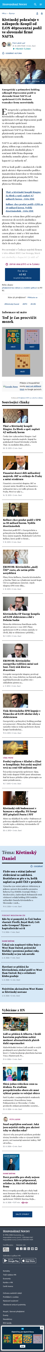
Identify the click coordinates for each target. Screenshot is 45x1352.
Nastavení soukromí (10, 1301)
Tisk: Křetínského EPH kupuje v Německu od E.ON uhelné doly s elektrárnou (21, 714)
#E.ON (33, 304)
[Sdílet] (37, 13)
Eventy (5, 1315)
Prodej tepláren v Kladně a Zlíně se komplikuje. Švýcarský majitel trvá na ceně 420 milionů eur (22, 765)
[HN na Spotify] (32, 1248)
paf (23, 43)
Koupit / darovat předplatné (13, 1311)
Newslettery (7, 1319)
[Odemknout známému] (41, 13)
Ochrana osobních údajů (12, 1293)
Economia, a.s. (19, 1235)
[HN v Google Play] (11, 1260)
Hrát (13, 347)
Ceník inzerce (8, 1286)
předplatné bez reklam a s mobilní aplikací (19, 288)
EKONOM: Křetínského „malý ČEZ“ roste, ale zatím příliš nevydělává (20, 570)
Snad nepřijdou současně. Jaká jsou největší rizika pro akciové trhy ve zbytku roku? (21, 1127)
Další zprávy (22, 1214)
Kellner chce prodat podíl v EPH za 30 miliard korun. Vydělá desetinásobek (22, 523)
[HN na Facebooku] (21, 1248)
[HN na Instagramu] (25, 1248)
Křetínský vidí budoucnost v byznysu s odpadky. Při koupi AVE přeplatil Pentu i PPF (20, 811)
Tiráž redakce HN (9, 1275)
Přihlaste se (32, 297)
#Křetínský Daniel (11, 304)
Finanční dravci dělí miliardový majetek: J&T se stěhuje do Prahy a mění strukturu (22, 476)
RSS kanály (7, 1323)
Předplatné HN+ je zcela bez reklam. (30, 398)
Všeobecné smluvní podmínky (14, 1305)
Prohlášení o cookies (10, 1297)
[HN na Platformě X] (17, 1248)
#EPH (25, 304)
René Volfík (36, 81)
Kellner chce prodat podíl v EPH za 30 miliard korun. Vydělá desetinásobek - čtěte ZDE (24, 207)
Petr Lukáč (17, 43)
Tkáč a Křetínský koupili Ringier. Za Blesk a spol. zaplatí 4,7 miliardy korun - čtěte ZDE (23, 195)
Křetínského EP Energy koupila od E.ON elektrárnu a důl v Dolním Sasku (21, 617)
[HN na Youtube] (36, 1248)
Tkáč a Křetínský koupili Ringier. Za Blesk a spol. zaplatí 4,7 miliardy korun (21, 429)
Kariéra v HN (8, 1282)
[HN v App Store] (28, 1260)
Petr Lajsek (15, 1119)
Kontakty (6, 1271)
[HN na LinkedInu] (28, 1248)
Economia (6, 1279)
